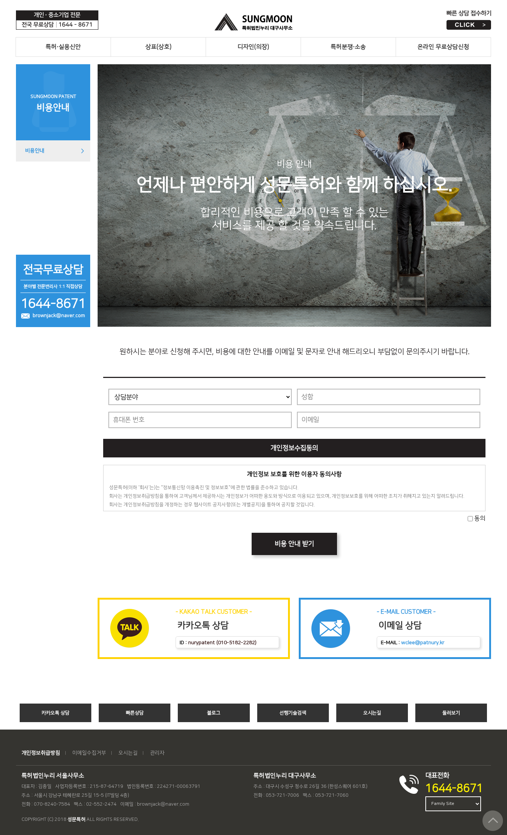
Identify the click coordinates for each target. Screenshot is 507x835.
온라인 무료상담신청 (443, 46)
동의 (479, 518)
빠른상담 (135, 712)
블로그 (213, 712)
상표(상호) (158, 46)
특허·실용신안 (63, 46)
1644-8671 (454, 788)
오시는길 (372, 712)
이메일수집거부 (89, 753)
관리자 (157, 753)
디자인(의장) (253, 46)
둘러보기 (451, 712)
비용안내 (35, 151)
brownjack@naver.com (59, 315)
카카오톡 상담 (55, 712)
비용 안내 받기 (294, 544)
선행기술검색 (292, 712)
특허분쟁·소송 (348, 46)
